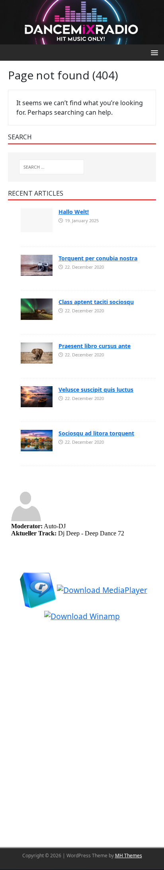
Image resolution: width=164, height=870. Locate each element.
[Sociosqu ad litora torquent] (37, 439)
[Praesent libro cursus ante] (37, 352)
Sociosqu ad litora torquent (96, 433)
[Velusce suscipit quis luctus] (37, 396)
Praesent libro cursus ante (95, 346)
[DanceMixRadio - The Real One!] (82, 21)
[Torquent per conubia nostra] (37, 264)
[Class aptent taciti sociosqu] (37, 308)
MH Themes (128, 855)
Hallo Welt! (74, 212)
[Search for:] (52, 167)
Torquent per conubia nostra (98, 258)
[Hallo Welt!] (37, 219)
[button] (153, 52)
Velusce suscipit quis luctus (96, 389)
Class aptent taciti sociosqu (96, 302)
